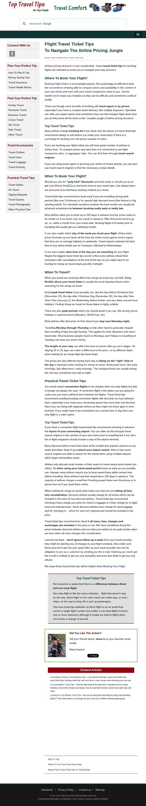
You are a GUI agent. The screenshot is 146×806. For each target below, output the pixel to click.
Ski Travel (13, 124)
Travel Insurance (17, 82)
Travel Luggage (17, 162)
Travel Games (16, 199)
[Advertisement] (91, 727)
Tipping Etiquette (17, 194)
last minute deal (58, 185)
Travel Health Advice (19, 87)
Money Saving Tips (19, 77)
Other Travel (15, 134)
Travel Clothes (16, 152)
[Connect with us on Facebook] (12, 54)
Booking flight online (57, 83)
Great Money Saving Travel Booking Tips (68, 677)
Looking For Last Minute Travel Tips (65, 695)
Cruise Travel (15, 119)
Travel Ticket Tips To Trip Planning (75, 770)
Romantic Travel (17, 110)
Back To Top (53, 759)
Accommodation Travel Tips (62, 685)
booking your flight (114, 566)
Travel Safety (15, 184)
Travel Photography (19, 204)
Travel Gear (15, 157)
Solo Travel (14, 129)
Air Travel (13, 189)
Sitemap (100, 789)
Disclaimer (47, 789)
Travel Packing (16, 167)
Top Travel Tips (64, 764)
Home (47, 58)
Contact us (85, 789)
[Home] (29, 6)
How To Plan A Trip (59, 58)
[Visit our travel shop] (89, 7)
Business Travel (17, 115)
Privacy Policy (66, 789)
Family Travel (16, 105)
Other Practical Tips (19, 209)
